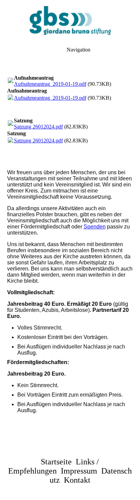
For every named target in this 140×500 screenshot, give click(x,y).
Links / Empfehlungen (53, 466)
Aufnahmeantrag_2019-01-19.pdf (50, 84)
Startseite (56, 461)
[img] (70, 20)
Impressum (79, 470)
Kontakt (77, 480)
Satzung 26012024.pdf (38, 126)
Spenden (95, 226)
